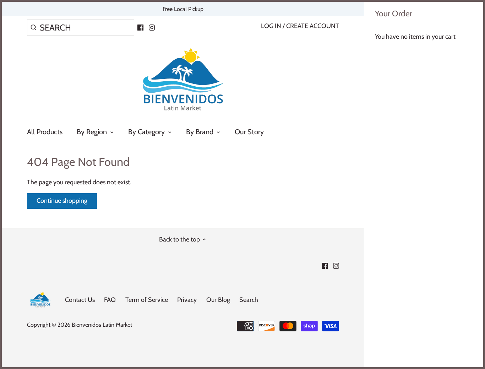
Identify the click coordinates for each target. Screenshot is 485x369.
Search (248, 300)
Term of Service (146, 300)
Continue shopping (62, 201)
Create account (312, 26)
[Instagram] (152, 27)
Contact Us (80, 300)
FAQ (110, 300)
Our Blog (218, 300)
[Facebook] (140, 27)
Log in (271, 26)
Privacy (187, 300)
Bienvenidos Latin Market (102, 324)
